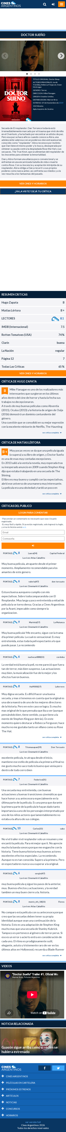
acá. (24, 527)
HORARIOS (12, 1115)
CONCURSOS (13, 1108)
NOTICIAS (11, 1102)
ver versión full (33, 1122)
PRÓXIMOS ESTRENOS (18, 1089)
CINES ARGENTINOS (17, 1076)
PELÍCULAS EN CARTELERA (20, 1082)
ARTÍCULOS (12, 1095)
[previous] (5, 55)
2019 (61, 103)
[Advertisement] (33, 19)
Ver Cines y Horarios (33, 183)
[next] (61, 55)
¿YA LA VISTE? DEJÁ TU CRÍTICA (33, 191)
